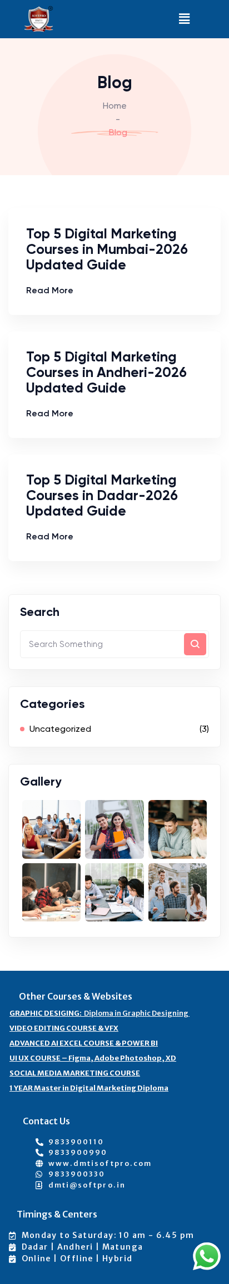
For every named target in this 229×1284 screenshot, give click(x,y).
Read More (49, 290)
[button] (184, 18)
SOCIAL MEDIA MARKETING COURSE (74, 1073)
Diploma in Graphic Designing (99, 1013)
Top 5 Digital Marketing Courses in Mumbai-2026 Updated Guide (107, 249)
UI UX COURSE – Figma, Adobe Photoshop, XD (92, 1058)
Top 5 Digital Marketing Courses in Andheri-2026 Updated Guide (106, 372)
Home (115, 105)
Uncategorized (60, 728)
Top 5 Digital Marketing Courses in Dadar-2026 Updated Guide (102, 495)
